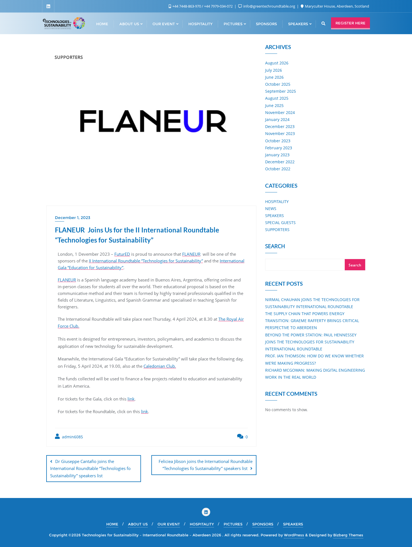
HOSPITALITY (277, 201)
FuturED (122, 254)
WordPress (294, 535)
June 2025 (274, 105)
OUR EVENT (169, 524)
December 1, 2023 (72, 217)
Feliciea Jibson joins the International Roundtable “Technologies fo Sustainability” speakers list (206, 464)
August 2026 (276, 63)
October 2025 (277, 84)
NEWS (270, 208)
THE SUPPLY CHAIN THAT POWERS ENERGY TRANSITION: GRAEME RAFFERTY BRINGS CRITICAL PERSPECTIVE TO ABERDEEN (312, 320)
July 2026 (273, 70)
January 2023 (277, 154)
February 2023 (278, 147)
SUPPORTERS (277, 229)
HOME (112, 524)
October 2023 (277, 140)
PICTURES (233, 524)
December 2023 (280, 126)
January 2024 (277, 119)
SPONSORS (262, 524)
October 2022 (277, 168)
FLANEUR (191, 254)
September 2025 (280, 91)
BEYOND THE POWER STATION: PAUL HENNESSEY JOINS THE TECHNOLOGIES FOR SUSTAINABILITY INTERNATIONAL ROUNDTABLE (311, 342)
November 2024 (280, 112)
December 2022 (280, 161)
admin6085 (72, 436)
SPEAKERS (274, 215)
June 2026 (274, 77)
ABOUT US (138, 524)
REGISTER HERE (350, 23)
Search (275, 247)
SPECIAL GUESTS (280, 222)
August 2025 (276, 98)
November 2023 (280, 133)
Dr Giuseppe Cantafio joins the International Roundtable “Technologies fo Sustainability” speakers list (90, 468)
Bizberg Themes (348, 535)
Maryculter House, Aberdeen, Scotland (336, 6)
